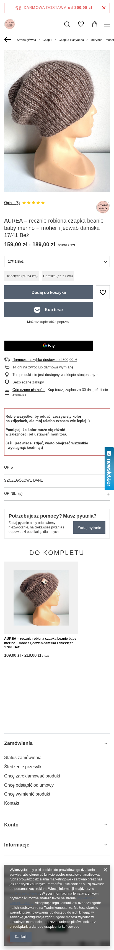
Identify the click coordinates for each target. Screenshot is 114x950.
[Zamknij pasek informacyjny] (103, 8)
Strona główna (26, 39)
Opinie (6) (12, 203)
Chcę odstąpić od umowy (29, 785)
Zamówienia (18, 743)
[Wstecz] (8, 39)
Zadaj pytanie (89, 527)
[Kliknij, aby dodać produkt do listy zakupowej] (103, 292)
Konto (11, 825)
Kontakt (11, 803)
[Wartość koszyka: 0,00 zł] (95, 24)
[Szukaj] (67, 24)
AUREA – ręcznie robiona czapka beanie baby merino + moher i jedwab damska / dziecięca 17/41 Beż (40, 643)
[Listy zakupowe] (81, 24)
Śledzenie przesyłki (23, 766)
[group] (57, 121)
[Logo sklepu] (9, 24)
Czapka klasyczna (71, 39)
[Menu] (108, 24)
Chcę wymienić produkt (27, 794)
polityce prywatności (25, 893)
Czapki (47, 39)
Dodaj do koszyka (49, 292)
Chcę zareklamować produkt (32, 776)
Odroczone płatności (28, 390)
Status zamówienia (23, 757)
